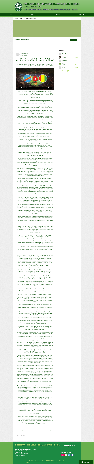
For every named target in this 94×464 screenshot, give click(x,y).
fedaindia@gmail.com (24, 457)
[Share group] (78, 40)
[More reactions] (22, 431)
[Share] (53, 53)
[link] (19, 45)
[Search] (67, 40)
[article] (35, 245)
